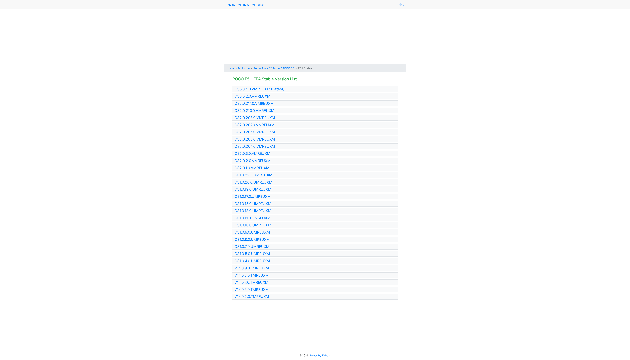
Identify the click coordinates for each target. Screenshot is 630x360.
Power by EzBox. (320, 355)
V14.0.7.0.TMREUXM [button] (251, 282)
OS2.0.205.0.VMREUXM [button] (254, 139)
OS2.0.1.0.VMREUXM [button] (251, 168)
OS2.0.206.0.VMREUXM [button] (254, 132)
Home (231, 4)
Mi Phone (243, 4)
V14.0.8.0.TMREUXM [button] (251, 275)
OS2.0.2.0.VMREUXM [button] (252, 160)
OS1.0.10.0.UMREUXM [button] (252, 225)
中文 (402, 4)
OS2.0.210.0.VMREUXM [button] (254, 110)
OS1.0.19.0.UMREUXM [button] (252, 189)
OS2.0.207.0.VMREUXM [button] (254, 125)
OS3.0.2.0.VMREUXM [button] (252, 96)
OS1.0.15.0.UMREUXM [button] (252, 203)
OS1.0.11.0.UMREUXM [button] (252, 218)
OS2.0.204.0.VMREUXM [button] (254, 146)
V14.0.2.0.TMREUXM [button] (251, 296)
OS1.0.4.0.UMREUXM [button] (252, 261)
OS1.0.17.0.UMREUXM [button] (252, 196)
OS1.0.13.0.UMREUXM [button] (252, 210)
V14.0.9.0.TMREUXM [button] (251, 268)
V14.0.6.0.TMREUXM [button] (251, 289)
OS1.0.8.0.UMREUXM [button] (252, 239)
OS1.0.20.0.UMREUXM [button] (253, 182)
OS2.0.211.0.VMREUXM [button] (254, 103)
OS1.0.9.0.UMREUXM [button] (252, 232)
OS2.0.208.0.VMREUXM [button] (254, 117)
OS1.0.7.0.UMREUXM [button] (251, 246)
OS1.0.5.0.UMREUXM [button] (252, 253)
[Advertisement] (315, 36)
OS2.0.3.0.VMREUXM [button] (252, 153)
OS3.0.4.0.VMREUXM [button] (259, 89)
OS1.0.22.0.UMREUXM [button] (253, 175)
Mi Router (258, 4)
